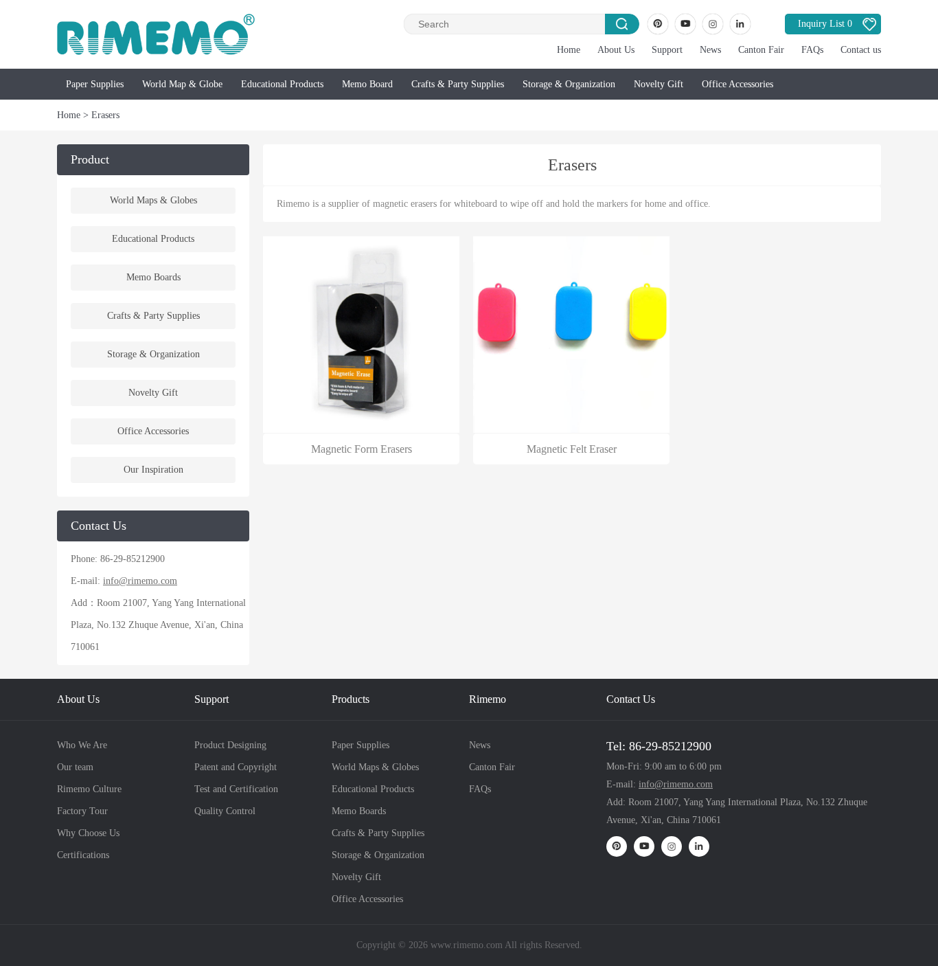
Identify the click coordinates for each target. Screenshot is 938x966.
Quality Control (224, 811)
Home (568, 50)
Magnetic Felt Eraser (572, 449)
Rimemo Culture (89, 789)
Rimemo (487, 699)
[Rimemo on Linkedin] (740, 24)
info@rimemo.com (140, 581)
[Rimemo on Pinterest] (658, 24)
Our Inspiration (153, 469)
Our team (75, 767)
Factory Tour (82, 811)
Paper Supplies (95, 84)
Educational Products (282, 84)
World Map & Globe (182, 84)
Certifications (83, 855)
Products (350, 699)
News (710, 50)
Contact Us (630, 699)
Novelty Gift (658, 84)
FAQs (812, 50)
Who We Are (82, 745)
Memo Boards (153, 277)
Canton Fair (761, 50)
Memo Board (367, 84)
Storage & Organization (569, 84)
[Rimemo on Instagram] (712, 24)
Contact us (860, 50)
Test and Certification (236, 789)
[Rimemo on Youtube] (685, 24)
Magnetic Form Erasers (361, 449)
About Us (615, 50)
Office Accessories (737, 84)
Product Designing (230, 745)
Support (667, 50)
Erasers (105, 115)
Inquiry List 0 (825, 24)
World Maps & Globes (153, 200)
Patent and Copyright (235, 767)
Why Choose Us (88, 833)
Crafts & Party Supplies (457, 84)
